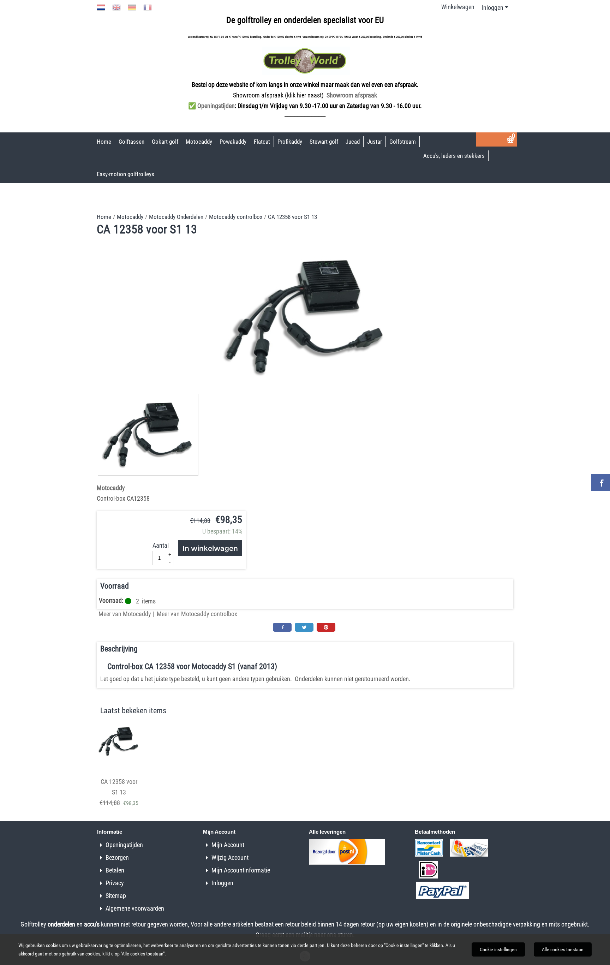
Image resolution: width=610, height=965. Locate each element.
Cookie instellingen (498, 949)
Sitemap (116, 895)
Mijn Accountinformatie (240, 870)
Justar (374, 141)
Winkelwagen (457, 7)
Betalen (115, 870)
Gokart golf (165, 141)
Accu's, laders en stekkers (454, 155)
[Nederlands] (101, 7)
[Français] (147, 7)
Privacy (115, 883)
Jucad (353, 141)
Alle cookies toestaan (563, 949)
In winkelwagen (210, 548)
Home (104, 141)
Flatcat (262, 141)
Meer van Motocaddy (124, 614)
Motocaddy (199, 141)
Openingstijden (124, 844)
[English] (116, 7)
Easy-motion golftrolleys (125, 174)
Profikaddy (289, 141)
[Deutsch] (132, 7)
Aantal (160, 545)
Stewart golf (324, 141)
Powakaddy (233, 141)
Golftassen (131, 141)
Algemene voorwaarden (135, 908)
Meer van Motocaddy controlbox (197, 614)
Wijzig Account (230, 857)
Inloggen (492, 7)
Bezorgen (117, 857)
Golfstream (402, 141)
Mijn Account (227, 844)
